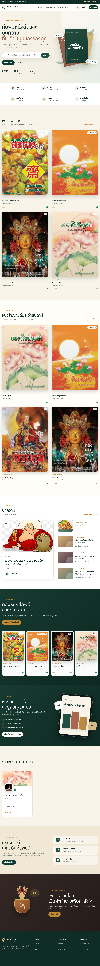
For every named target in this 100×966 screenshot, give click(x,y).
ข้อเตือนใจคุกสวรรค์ (59, 201)
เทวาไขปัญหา (56, 282)
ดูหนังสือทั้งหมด (91, 124)
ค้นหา (45, 55)
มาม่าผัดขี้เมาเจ (80, 525)
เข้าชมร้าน (8, 812)
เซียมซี (66, 7)
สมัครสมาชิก (93, 7)
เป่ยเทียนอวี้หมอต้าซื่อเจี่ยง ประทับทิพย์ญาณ (84, 541)
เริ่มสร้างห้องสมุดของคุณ (12, 734)
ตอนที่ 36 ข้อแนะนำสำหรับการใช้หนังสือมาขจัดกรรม (86, 573)
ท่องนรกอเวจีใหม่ (8, 282)
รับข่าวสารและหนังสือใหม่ (90, 2)
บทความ (40, 7)
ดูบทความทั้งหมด (91, 514)
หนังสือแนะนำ (38, 947)
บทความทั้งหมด (39, 944)
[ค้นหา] (73, 7)
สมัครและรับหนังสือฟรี (11, 622)
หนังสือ (47, 7)
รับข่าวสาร (60, 953)
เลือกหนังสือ (8, 62)
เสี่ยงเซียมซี (54, 914)
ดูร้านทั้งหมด (92, 766)
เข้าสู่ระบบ (84, 7)
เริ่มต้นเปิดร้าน (8, 862)
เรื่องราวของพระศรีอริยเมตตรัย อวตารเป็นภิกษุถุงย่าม (24, 562)
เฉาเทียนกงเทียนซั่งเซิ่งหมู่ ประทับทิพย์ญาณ (84, 557)
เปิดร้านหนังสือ (62, 950)
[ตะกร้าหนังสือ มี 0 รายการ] (78, 7)
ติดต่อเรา (82, 947)
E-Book (52, 7)
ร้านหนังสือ (60, 7)
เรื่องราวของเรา (84, 944)
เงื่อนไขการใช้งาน (85, 950)
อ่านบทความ (22, 62)
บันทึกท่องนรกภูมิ (8, 477)
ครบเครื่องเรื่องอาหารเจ (10, 201)
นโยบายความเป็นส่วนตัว (86, 953)
